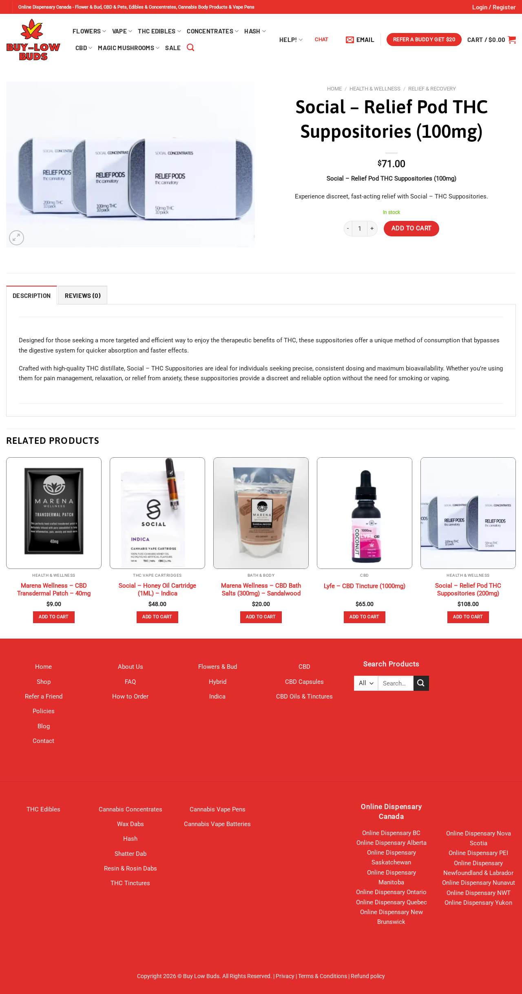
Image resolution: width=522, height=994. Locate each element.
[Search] (190, 47)
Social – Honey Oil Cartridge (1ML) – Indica (157, 589)
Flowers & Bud (217, 666)
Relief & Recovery (432, 89)
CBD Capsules (304, 681)
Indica (217, 696)
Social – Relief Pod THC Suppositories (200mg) (468, 589)
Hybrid (217, 681)
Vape (119, 31)
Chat (322, 39)
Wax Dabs (130, 824)
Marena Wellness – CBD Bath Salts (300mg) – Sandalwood (261, 589)
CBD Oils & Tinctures (304, 696)
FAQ (130, 681)
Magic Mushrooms (126, 47)
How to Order (130, 696)
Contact (43, 741)
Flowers (87, 31)
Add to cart (412, 228)
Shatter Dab (130, 853)
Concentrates (210, 31)
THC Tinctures (130, 883)
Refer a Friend (43, 696)
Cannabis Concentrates (130, 809)
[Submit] (421, 683)
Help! (288, 39)
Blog (44, 726)
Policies (44, 711)
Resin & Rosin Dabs (130, 868)
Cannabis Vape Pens (218, 809)
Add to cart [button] (54, 616)
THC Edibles (156, 31)
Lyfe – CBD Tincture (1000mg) (364, 586)
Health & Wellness (374, 89)
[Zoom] (16, 237)
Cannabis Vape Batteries (217, 824)
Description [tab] (32, 295)
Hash (252, 31)
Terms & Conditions (322, 976)
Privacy (285, 976)
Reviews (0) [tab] (82, 295)
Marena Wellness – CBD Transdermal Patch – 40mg (54, 589)
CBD (81, 47)
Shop (44, 681)
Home (334, 89)
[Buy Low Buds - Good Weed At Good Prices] (33, 39)
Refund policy (368, 976)
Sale (173, 47)
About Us (130, 666)
